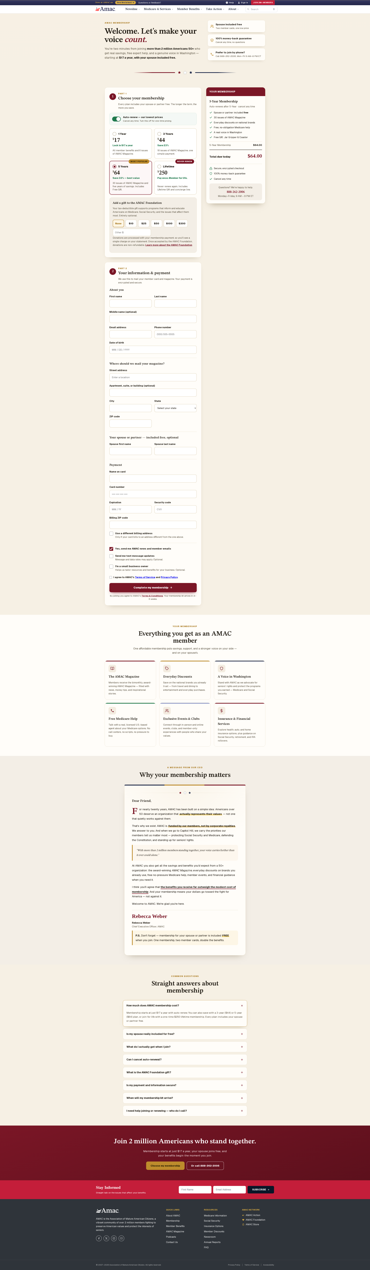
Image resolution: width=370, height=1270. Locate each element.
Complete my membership (151, 587)
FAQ (206, 1247)
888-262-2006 (236, 192)
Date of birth (116, 342)
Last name (160, 296)
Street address (118, 370)
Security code (162, 502)
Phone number (162, 327)
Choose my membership (165, 1165)
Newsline (131, 9)
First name (115, 296)
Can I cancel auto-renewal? (144, 1059)
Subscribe (259, 1189)
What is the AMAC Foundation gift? (148, 1072)
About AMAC (173, 1215)
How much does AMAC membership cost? (152, 1005)
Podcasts (171, 1236)
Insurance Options (213, 1226)
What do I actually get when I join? (148, 1046)
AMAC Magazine (175, 1231)
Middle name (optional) (123, 311)
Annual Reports (212, 1242)
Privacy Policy (169, 577)
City (111, 401)
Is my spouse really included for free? (150, 1034)
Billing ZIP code (118, 517)
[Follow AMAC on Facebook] (99, 1238)
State (157, 401)
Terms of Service (145, 577)
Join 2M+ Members (263, 2)
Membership (173, 1220)
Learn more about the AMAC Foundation (168, 245)
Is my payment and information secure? (151, 1085)
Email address (117, 327)
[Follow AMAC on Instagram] (114, 1238)
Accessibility (268, 1265)
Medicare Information (215, 1215)
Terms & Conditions (152, 595)
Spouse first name (120, 444)
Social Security (212, 1220)
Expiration (115, 502)
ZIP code (114, 416)
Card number (117, 487)
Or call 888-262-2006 (205, 1165)
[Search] (248, 9)
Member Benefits (188, 9)
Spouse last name (164, 444)
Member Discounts (214, 1231)
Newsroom (210, 1236)
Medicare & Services (157, 9)
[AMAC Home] (107, 1210)
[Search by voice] (274, 9)
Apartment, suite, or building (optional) (132, 385)
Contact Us (172, 1242)
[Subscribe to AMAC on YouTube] (121, 1238)
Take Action (214, 9)
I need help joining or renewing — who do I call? (156, 1110)
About (232, 9)
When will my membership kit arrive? (149, 1098)
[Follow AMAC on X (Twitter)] (106, 1238)
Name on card (117, 471)
